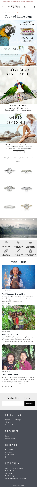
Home (4, 12)
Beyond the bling (10, 439)
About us (8, 422)
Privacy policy (10, 425)
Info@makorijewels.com (18, 478)
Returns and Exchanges (13, 420)
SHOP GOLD (18, 151)
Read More (6, 304)
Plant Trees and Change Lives (13, 294)
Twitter (9, 452)
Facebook (10, 449)
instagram (10, 454)
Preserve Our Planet (10, 375)
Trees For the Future (10, 334)
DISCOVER (18, 113)
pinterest (10, 457)
